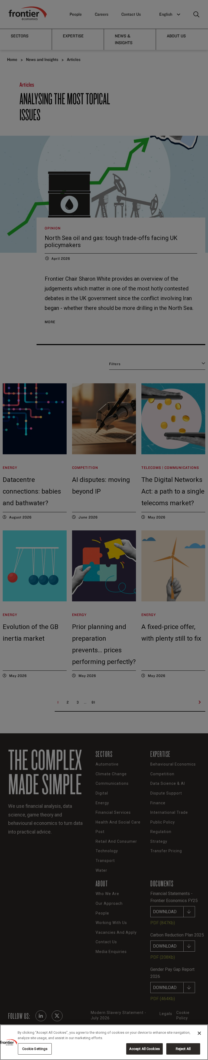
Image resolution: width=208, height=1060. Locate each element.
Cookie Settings (35, 1049)
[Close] (199, 1033)
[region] (104, 1042)
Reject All (183, 1049)
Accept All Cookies (144, 1049)
